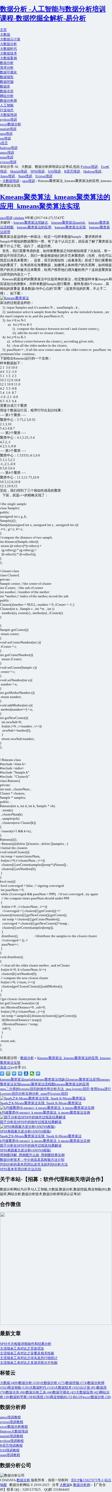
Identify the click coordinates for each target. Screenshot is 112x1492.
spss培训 (6, 134)
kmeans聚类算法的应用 (34, 227)
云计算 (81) (88, 1387)
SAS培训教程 (10, 1450)
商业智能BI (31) (61, 1397)
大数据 (5, 34)
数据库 (5, 86)
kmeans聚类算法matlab (68, 222)
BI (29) (78, 1397)
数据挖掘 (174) (77, 1383)
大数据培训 (8, 115)
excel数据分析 (10, 124)
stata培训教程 (10, 1455)
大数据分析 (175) (53, 1383)
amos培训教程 (10, 1417)
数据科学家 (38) (21, 1397)
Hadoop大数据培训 (14, 1431)
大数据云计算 (10, 39)
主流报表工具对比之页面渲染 (22, 1348)
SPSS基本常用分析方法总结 (20, 1169)
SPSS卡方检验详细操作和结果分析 (25, 1344)
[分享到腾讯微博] (14, 1073)
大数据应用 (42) (87, 1392)
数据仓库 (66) (16, 1392)
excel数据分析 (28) (97, 1397)
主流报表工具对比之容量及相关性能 (27, 1353)
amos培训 (7, 152)
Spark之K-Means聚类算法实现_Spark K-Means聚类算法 (41, 1136)
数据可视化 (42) (64, 1392)
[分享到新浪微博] (2, 1073)
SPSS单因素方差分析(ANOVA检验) (25, 1150)
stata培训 (6, 157)
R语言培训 (72, 171)
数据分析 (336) (29, 1383)
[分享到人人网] (26, 1073)
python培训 (8, 119)
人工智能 (7, 105)
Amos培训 (7, 176)
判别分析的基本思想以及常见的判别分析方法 (34, 1164)
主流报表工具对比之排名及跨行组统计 (29, 1358)
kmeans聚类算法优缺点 (31, 222)
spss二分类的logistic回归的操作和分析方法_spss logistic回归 (45, 1089)
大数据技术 (8, 53)
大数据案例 (8, 58)
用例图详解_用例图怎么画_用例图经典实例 (32, 1155)
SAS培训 (54, 171)
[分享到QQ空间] (8, 1073)
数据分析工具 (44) (39, 1392)
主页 (3, 30)
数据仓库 (7, 91)
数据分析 (7, 63)
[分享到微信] (32, 1073)
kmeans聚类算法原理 (83, 1079)
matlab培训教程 (11, 1436)
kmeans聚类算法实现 (70, 227)
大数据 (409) (9, 1383)
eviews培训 (8, 162)
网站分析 (7, 96)
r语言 (4, 143)
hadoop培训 (8, 148)
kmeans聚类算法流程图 (37, 1084)
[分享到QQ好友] (20, 1073)
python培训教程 (12, 1441)
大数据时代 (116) (42, 1387)
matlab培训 (8, 129)
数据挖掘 (7, 82)
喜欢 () (5, 1067)
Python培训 (89, 167)
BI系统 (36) (41, 1397)
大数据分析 (8, 44)
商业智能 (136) (18, 1387)
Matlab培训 (18, 171)
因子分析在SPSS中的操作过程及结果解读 (30, 1145)
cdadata (18, 218)
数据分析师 (8, 101)
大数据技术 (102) (67, 1387)
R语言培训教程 (11, 1445)
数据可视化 (8, 72)
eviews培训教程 (11, 1422)
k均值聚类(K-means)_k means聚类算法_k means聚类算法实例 (45, 1141)
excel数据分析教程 (14, 1427)
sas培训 (5, 138)
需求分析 (7, 67)
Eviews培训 (43, 176)
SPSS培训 (37, 171)
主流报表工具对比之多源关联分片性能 (29, 1363)
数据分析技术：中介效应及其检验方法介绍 (32, 1160)
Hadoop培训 (92, 171)
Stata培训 (25, 176)
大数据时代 (8, 49)
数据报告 (7, 77)
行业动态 (7, 110)
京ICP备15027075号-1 (87, 1480)
